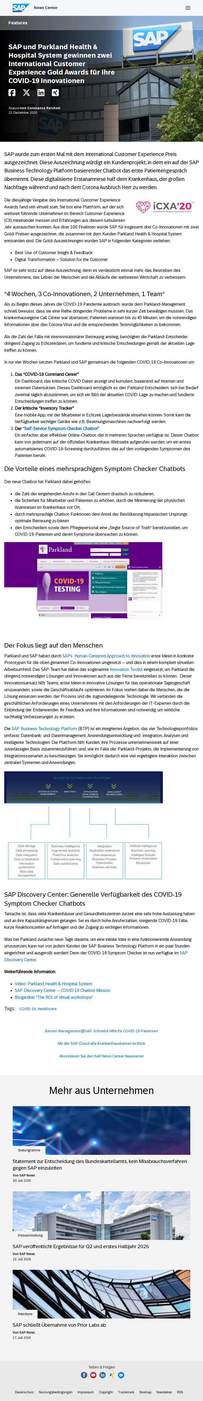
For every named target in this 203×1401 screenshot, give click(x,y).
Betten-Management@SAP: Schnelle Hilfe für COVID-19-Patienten (101, 1031)
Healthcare (47, 1009)
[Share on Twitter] (26, 94)
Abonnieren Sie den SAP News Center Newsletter (101, 1056)
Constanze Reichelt (43, 108)
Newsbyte (25, 1314)
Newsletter (164, 1392)
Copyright (106, 1392)
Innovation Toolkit (126, 669)
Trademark (126, 1392)
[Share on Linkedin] (41, 94)
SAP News (27, 1175)
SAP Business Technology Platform (44, 728)
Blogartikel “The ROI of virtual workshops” (54, 997)
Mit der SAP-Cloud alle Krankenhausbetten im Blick (101, 1043)
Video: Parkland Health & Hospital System (53, 984)
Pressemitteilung (30, 1235)
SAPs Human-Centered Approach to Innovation (106, 656)
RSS (180, 1392)
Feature (14, 108)
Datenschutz (24, 1392)
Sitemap (145, 1392)
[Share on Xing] (55, 94)
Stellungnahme (29, 1150)
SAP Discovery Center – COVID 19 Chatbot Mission (62, 990)
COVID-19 (27, 1009)
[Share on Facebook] (11, 94)
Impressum (85, 1392)
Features (17, 23)
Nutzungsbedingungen (55, 1392)
